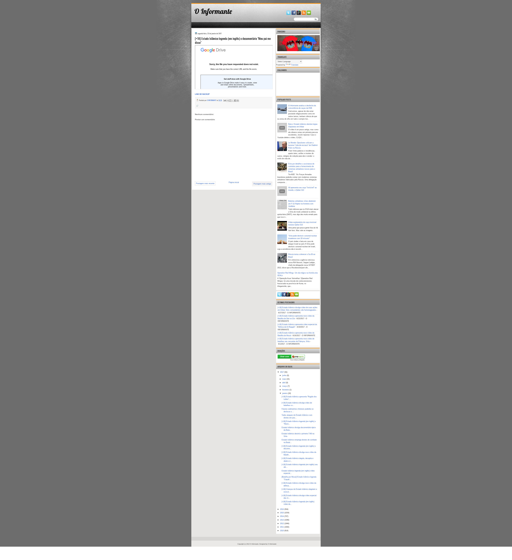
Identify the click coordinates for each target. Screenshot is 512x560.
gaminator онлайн (204, 1)
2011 (282, 527)
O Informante (213, 11)
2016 (282, 509)
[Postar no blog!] (230, 100)
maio (284, 379)
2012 (282, 523)
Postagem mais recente (205, 183)
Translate (294, 65)
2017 (282, 372)
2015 (282, 513)
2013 (282, 520)
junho (284, 375)
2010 (282, 531)
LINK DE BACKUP (202, 94)
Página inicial (234, 182)
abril (284, 383)
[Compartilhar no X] (232, 100)
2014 (282, 516)
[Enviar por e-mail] (227, 100)
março (285, 386)
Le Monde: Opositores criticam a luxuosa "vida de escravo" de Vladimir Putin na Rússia (303, 145)
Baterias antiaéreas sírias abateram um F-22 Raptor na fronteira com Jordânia (302, 203)
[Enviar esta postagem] (224, 100)
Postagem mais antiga (262, 184)
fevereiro (285, 390)
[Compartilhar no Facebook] (235, 100)
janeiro (285, 393)
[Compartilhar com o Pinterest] (237, 100)
